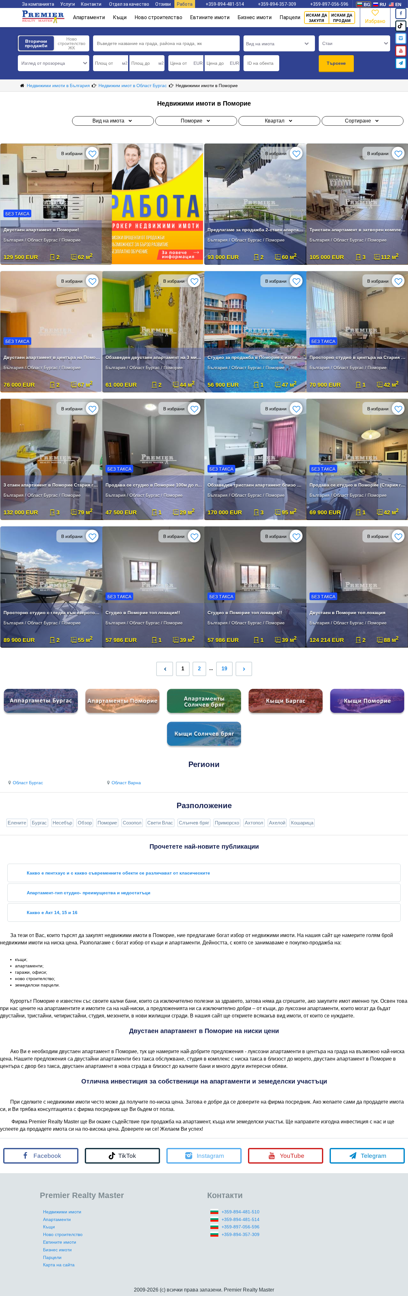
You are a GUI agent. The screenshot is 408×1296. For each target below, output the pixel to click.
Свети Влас (160, 822)
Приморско (227, 822)
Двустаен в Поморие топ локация (347, 612)
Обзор (85, 822)
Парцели (290, 17)
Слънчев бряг (194, 822)
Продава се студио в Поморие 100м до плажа (154, 485)
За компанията (38, 4)
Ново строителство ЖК (71, 43)
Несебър (62, 822)
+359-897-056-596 (329, 4)
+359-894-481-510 (240, 1211)
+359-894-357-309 (277, 4)
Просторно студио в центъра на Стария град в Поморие (358, 357)
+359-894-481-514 (225, 4)
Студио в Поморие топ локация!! (143, 612)
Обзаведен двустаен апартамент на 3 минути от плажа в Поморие (154, 357)
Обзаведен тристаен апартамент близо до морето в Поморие (256, 485)
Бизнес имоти (254, 17)
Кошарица (302, 822)
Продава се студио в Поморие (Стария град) (358, 485)
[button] (53, 63)
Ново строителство (158, 17)
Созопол (132, 822)
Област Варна (126, 782)
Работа (185, 4)
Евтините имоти (209, 17)
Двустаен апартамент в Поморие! (41, 229)
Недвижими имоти (62, 1211)
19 (224, 668)
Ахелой (277, 822)
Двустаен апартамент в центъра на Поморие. (52, 357)
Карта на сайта (59, 1264)
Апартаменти (89, 17)
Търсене (336, 63)
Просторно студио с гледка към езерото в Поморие (52, 612)
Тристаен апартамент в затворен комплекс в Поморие (358, 229)
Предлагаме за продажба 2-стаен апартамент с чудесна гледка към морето (256, 229)
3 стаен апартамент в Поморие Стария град (52, 485)
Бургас (39, 822)
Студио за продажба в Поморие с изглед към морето (256, 357)
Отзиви (163, 4)
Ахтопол (254, 822)
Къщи (120, 17)
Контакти (91, 4)
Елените (17, 822)
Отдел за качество (129, 4)
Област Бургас (28, 782)
